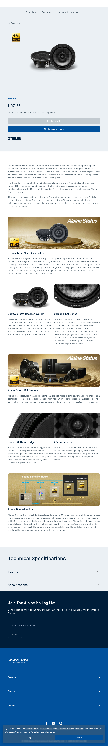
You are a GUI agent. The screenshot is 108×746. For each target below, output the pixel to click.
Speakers (15, 23)
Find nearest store (54, 129)
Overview (31, 12)
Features (47, 12)
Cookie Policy (30, 731)
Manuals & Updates (67, 12)
